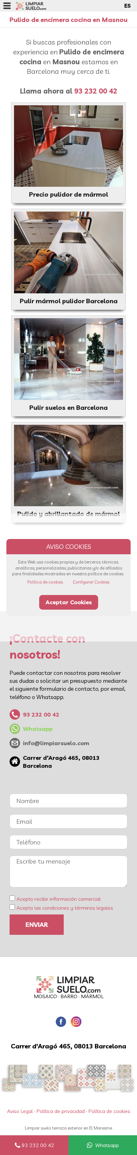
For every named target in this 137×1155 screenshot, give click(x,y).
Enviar (36, 924)
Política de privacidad (60, 1111)
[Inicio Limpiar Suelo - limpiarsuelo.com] (31, 5)
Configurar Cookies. (91, 581)
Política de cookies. (45, 581)
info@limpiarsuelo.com (56, 743)
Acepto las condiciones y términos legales (65, 908)
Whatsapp (107, 1145)
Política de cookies (109, 1111)
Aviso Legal (20, 1111)
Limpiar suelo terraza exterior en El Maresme (68, 1128)
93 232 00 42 (38, 1145)
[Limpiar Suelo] (68, 984)
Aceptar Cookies (69, 602)
